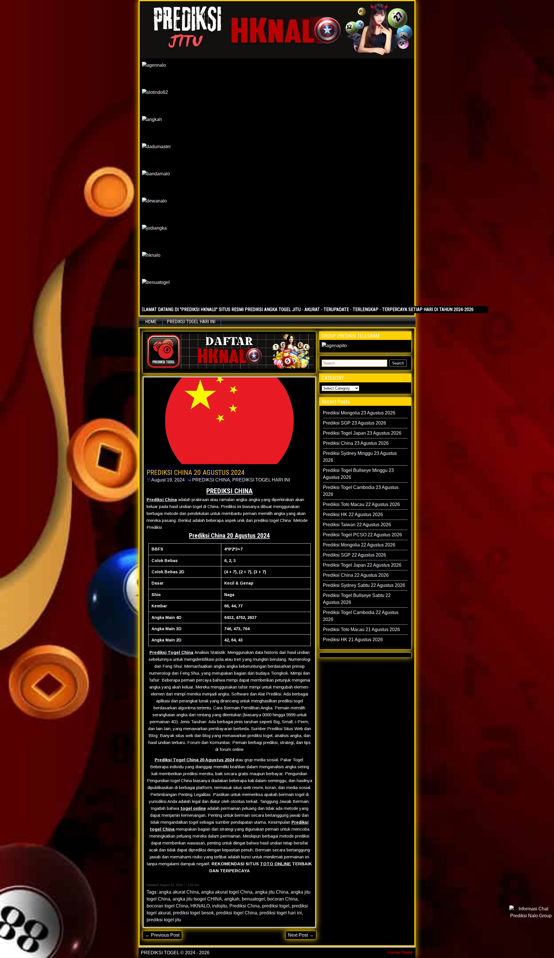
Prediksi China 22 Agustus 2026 (356, 575)
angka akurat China (179, 892)
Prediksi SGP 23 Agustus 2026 (354, 423)
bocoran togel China (167, 905)
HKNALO (200, 905)
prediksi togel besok (193, 912)
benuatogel (253, 898)
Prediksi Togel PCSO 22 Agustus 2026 (362, 534)
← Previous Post (162, 935)
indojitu (219, 905)
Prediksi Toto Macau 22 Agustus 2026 (361, 504)
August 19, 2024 (168, 479)
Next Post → (301, 935)
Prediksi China (162, 499)
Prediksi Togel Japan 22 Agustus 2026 (362, 565)
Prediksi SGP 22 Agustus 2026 (354, 555)
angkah (231, 898)
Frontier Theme (400, 952)
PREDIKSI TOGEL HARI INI (191, 321)
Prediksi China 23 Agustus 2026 (356, 443)
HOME (150, 321)
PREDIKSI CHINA (211, 479)
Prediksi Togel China (171, 652)
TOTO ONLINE (275, 863)
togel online (193, 808)
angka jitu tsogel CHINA (197, 898)
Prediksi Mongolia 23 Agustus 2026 (359, 412)
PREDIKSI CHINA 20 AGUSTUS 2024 (196, 472)
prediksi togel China (236, 912)
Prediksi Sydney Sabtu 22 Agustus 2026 (364, 585)
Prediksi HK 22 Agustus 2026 (353, 514)
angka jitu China (271, 892)
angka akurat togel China (226, 892)
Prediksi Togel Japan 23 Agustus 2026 (362, 433)
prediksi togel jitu (164, 919)
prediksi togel (275, 905)
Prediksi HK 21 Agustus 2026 (353, 639)
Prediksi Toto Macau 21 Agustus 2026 (361, 629)
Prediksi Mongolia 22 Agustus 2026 (359, 544)
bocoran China (282, 898)
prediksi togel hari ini (280, 912)
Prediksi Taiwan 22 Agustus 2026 (357, 524)
